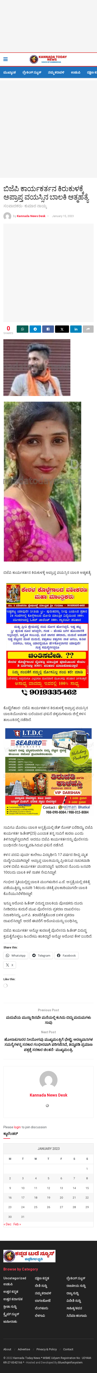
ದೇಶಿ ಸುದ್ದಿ (41, 1285)
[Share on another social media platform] (88, 329)
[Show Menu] (5, 59)
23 (10, 1207)
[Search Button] (91, 59)
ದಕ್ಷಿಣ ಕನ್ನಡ (42, 1278)
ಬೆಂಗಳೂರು (41, 1308)
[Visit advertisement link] (48, 26)
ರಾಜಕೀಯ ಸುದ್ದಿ (76, 1285)
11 (35, 1188)
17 (22, 1197)
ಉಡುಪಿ (75, 72)
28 (74, 1207)
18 (35, 1197)
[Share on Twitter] (62, 329)
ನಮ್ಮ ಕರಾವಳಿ (56, 72)
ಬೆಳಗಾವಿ (40, 1315)
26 (48, 1207)
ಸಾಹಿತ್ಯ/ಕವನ (74, 1308)
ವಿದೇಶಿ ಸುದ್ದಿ (74, 1300)
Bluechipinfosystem (70, 1362)
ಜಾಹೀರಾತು (10, 1321)
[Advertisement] (48, 129)
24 (22, 1207)
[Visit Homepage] (48, 59)
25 (35, 1207)
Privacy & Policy (47, 1349)
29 (87, 1207)
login (17, 1127)
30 (10, 1217)
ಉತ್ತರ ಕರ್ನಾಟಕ (13, 1299)
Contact (68, 1349)
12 (48, 1188)
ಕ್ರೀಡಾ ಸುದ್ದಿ (9, 1306)
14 (74, 1188)
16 (10, 1197)
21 (74, 1197)
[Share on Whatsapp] (22, 329)
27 (61, 1207)
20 (61, 1197)
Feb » (17, 1224)
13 (61, 1188)
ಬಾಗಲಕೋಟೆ (43, 1300)
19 (48, 1197)
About (7, 1349)
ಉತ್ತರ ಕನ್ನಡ (10, 1291)
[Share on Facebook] (48, 329)
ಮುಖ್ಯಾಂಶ (9, 72)
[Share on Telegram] (35, 329)
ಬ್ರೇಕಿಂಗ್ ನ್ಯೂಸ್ (32, 72)
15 (87, 1188)
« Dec (8, 1224)
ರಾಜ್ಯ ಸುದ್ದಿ (72, 1293)
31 (22, 1217)
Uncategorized (14, 1278)
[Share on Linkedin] (76, 329)
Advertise (24, 1349)
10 (22, 1188)
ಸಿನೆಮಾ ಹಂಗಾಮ (77, 1315)
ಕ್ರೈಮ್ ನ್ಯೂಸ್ (11, 1314)
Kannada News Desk (31, 216)
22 (87, 1197)
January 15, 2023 (63, 216)
